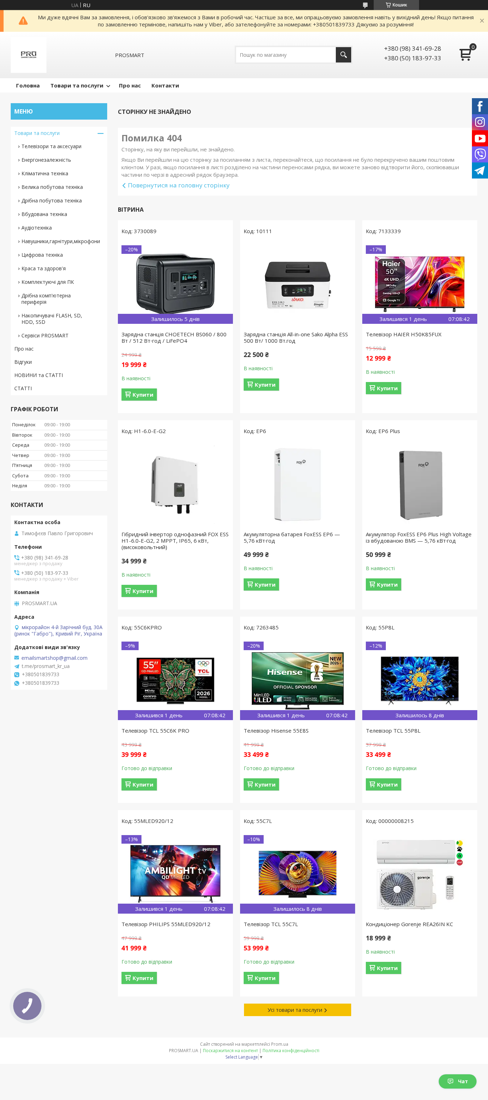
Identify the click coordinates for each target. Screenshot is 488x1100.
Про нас (130, 85)
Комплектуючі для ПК (47, 281)
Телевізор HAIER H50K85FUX (404, 334)
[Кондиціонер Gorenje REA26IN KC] (420, 874)
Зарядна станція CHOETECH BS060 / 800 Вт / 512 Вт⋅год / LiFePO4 (173, 337)
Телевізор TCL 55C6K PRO (155, 730)
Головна (28, 85)
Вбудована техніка (44, 214)
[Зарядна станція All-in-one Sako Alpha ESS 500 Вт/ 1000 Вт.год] (298, 284)
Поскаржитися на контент (230, 1051)
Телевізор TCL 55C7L (271, 924)
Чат (463, 1081)
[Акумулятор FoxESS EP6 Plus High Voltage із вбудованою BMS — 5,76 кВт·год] (420, 484)
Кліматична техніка (44, 173)
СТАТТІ (23, 388)
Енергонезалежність (46, 159)
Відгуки (23, 361)
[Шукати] (343, 54)
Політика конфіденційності (291, 1051)
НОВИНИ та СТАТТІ (38, 375)
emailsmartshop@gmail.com (54, 658)
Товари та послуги (76, 85)
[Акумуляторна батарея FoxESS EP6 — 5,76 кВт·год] (298, 484)
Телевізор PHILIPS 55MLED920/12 (165, 924)
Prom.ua (279, 1044)
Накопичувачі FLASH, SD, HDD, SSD (51, 318)
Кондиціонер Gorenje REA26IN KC (409, 924)
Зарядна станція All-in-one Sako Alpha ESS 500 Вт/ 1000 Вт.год (296, 337)
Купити (143, 394)
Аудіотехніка (36, 227)
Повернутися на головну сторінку (179, 185)
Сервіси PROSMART (45, 335)
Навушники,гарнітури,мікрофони (60, 241)
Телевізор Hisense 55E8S (276, 730)
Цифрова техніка (42, 254)
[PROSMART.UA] (28, 55)
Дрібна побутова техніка (51, 200)
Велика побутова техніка (52, 187)
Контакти (165, 85)
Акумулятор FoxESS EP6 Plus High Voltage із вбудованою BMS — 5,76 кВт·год (419, 537)
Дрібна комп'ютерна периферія (46, 298)
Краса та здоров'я (43, 268)
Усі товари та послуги (295, 1009)
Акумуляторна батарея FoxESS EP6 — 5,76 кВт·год (292, 537)
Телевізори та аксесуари (51, 146)
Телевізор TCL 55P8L (393, 730)
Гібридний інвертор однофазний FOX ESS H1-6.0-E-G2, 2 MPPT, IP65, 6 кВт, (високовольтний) (175, 540)
